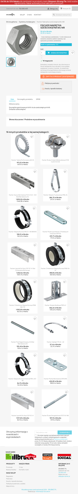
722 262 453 (23, 9)
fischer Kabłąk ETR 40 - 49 (55, 342)
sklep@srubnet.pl (64, 476)
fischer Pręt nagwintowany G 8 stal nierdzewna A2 (22, 343)
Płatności (9, 479)
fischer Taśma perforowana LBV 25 (22, 160)
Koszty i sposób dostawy (14, 481)
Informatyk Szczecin (43, 491)
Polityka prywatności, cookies (15, 484)
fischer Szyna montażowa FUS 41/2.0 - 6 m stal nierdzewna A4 (22, 196)
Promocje (9, 467)
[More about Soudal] (47, 457)
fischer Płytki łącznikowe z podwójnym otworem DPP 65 (55, 232)
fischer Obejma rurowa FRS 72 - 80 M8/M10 (23, 232)
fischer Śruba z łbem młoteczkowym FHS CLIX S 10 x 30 (55, 161)
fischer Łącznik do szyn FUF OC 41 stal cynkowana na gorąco (22, 269)
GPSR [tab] (38, 99)
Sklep (22, 15)
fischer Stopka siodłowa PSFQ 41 (55, 305)
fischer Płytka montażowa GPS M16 (55, 379)
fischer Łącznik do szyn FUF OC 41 (23, 415)
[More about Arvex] (64, 457)
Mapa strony (10, 486)
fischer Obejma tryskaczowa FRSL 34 (55, 195)
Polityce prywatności (60, 439)
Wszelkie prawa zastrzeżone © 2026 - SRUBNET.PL (39, 490)
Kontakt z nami (24, 470)
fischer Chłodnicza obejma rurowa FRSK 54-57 (55, 269)
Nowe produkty (11, 470)
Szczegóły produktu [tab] (25, 99)
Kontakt (37, 15)
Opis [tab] (12, 99)
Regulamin (9, 476)
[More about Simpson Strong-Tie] (31, 457)
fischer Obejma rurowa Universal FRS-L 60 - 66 (22, 380)
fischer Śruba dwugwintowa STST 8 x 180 (55, 415)
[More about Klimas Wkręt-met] (14, 457)
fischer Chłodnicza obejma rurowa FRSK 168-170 (22, 306)
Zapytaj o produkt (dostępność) (58, 76)
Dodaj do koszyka (57, 53)
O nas (29, 15)
